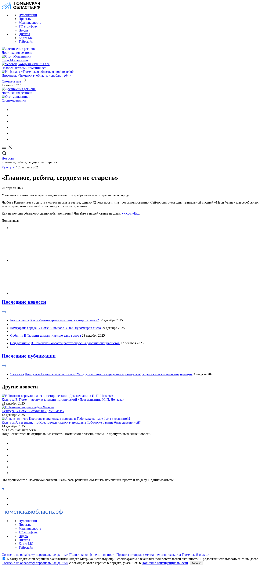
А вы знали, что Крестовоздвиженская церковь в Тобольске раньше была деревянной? (78, 422)
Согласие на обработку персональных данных (35, 554)
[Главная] (21, 8)
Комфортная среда (23, 328)
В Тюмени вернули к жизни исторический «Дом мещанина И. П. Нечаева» (69, 399)
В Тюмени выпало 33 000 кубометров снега (69, 328)
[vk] (12, 109)
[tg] (12, 121)
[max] (12, 127)
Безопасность (19, 320)
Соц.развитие (20, 343)
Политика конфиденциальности (92, 554)
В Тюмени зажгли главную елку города (52, 335)
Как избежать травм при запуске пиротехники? (64, 320)
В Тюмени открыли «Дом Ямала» (39, 411)
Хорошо (196, 563)
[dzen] (12, 139)
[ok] (12, 115)
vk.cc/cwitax (130, 213)
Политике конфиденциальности (165, 563)
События (16, 335)
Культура (8, 167)
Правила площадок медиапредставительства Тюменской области (163, 554)
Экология (17, 374)
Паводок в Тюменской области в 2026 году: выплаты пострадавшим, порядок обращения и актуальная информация (108, 374)
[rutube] (12, 133)
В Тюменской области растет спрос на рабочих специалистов (75, 343)
